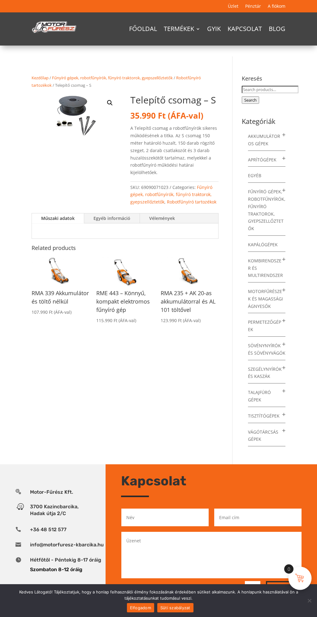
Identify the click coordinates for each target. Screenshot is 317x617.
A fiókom (276, 6)
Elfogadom (140, 607)
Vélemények (162, 218)
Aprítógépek (262, 160)
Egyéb (254, 175)
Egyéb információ (111, 218)
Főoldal (143, 28)
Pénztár (253, 6)
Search (250, 100)
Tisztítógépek (264, 416)
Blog (277, 28)
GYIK (214, 28)
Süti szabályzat (175, 607)
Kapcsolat (245, 28)
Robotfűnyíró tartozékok (191, 202)
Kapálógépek (263, 244)
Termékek (179, 28)
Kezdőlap (40, 78)
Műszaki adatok (58, 218)
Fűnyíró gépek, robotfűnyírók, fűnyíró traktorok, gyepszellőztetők (112, 78)
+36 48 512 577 (48, 529)
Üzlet (233, 6)
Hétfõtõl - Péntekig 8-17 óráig (65, 560)
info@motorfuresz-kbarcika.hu (67, 545)
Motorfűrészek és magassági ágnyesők (265, 298)
